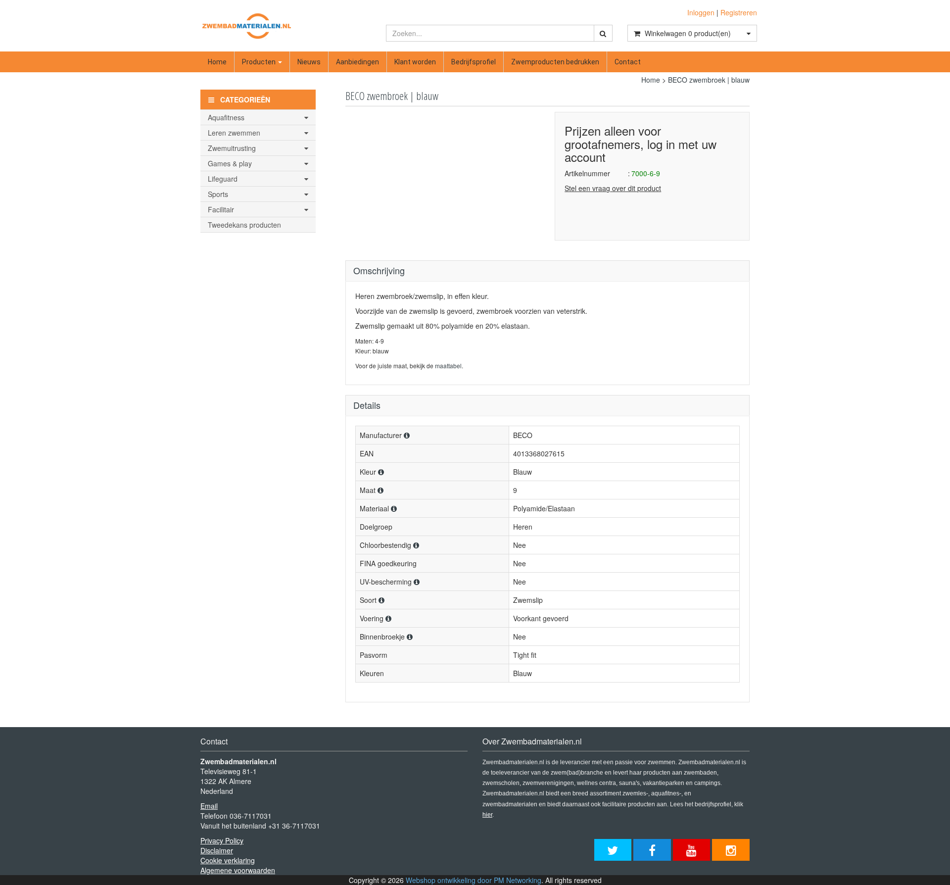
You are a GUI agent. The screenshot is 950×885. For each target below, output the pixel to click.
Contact (628, 62)
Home (217, 62)
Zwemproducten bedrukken (555, 62)
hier (487, 814)
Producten (259, 62)
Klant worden (415, 62)
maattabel (448, 365)
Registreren (738, 12)
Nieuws (309, 62)
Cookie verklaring (227, 860)
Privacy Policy (221, 840)
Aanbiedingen (357, 62)
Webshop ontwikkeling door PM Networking (473, 880)
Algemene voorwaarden (237, 870)
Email (209, 806)
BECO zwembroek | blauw (709, 80)
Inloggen (700, 12)
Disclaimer (216, 850)
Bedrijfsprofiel (473, 62)
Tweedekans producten (244, 225)
